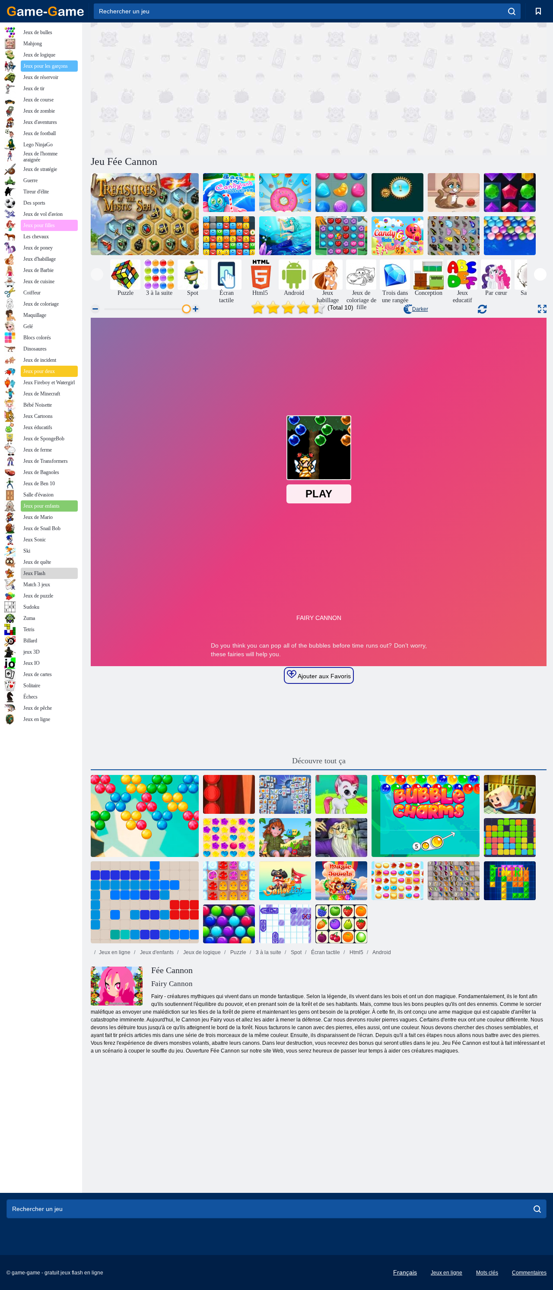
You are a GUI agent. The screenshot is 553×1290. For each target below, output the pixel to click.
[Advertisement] (204, 87)
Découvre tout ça (319, 760)
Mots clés (487, 1273)
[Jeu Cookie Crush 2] (397, 880)
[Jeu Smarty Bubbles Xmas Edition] (229, 923)
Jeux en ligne (114, 952)
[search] (511, 11)
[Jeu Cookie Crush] (285, 192)
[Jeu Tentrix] (510, 880)
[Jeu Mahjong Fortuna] (285, 794)
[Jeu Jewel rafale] (510, 192)
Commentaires (529, 1273)
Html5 (355, 952)
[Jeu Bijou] (341, 235)
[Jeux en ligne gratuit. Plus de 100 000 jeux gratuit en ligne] (45, 11)
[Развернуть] (542, 309)
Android (381, 952)
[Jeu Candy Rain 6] (397, 235)
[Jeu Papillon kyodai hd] (454, 880)
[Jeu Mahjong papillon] (454, 235)
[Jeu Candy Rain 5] (229, 837)
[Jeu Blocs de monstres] (229, 235)
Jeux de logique (201, 952)
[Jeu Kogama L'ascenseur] (510, 794)
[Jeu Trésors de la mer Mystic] (145, 214)
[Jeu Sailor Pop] (285, 880)
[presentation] (97, 274)
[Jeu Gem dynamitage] (397, 192)
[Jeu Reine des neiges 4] (285, 235)
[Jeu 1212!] (145, 902)
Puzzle (237, 952)
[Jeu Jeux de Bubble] (341, 794)
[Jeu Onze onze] (510, 837)
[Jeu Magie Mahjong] (341, 837)
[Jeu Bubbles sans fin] (510, 235)
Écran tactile (325, 952)
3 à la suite (267, 952)
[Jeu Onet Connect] (341, 923)
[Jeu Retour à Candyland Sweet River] (229, 192)
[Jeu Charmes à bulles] (426, 816)
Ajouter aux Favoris (323, 676)
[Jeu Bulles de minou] (454, 192)
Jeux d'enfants (156, 952)
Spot (295, 952)
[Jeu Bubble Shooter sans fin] (145, 816)
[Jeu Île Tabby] (285, 837)
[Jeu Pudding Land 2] (229, 880)
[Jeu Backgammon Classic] (229, 794)
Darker (420, 309)
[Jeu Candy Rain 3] (341, 192)
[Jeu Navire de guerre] (285, 923)
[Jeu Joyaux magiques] (341, 880)
